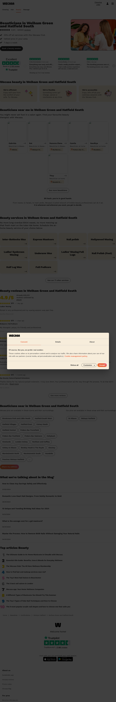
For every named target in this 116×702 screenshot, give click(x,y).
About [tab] (91, 342)
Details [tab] (58, 342)
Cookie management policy (76, 356)
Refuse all (74, 365)
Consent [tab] (24, 342)
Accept (102, 365)
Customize (87, 365)
